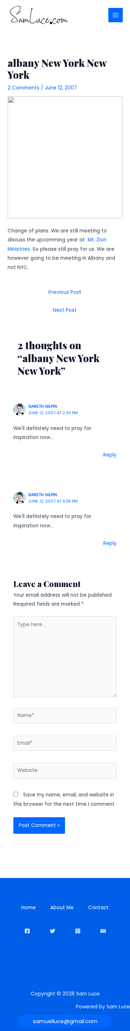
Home (28, 907)
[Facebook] (27, 931)
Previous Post (64, 292)
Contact (98, 907)
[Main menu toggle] (115, 15)
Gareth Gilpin (42, 406)
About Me (62, 907)
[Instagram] (78, 931)
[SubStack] (103, 931)
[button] (65, 1021)
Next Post (65, 310)
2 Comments (23, 87)
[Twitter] (52, 931)
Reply (110, 455)
